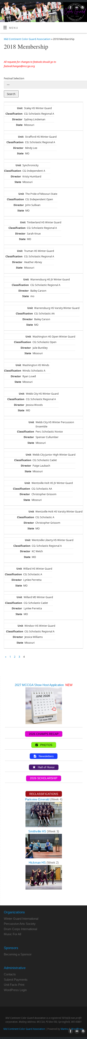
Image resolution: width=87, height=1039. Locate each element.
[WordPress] (82, 8)
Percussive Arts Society (20, 923)
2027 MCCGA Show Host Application (40, 685)
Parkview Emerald (37, 799)
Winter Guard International (21, 918)
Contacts (10, 974)
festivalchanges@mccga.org (19, 66)
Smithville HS (37, 831)
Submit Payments (16, 979)
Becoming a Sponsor (18, 954)
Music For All (12, 934)
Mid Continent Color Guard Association (27, 39)
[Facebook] (70, 8)
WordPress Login (15, 990)
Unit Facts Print (14, 984)
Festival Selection (14, 78)
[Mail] (76, 8)
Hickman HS (38, 862)
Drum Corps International (20, 929)
